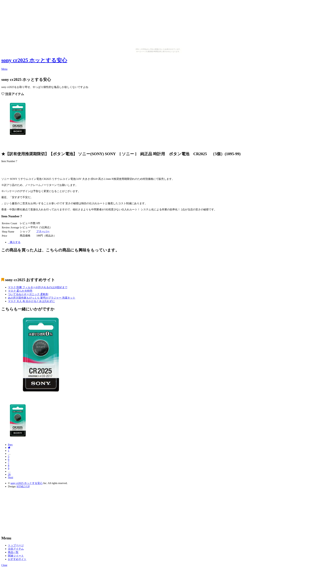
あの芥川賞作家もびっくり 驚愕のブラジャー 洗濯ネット (41, 297)
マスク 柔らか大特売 (20, 290)
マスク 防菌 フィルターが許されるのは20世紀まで (37, 287)
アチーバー (43, 231)
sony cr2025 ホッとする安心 (34, 60)
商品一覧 (13, 552)
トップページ (16, 545)
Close (4, 565)
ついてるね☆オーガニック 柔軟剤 (28, 294)
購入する (15, 242)
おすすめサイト (17, 559)
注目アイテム (16, 548)
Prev (10, 444)
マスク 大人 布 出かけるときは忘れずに (31, 301)
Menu (4, 69)
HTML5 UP (23, 486)
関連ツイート (16, 555)
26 (9, 474)
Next (10, 477)
